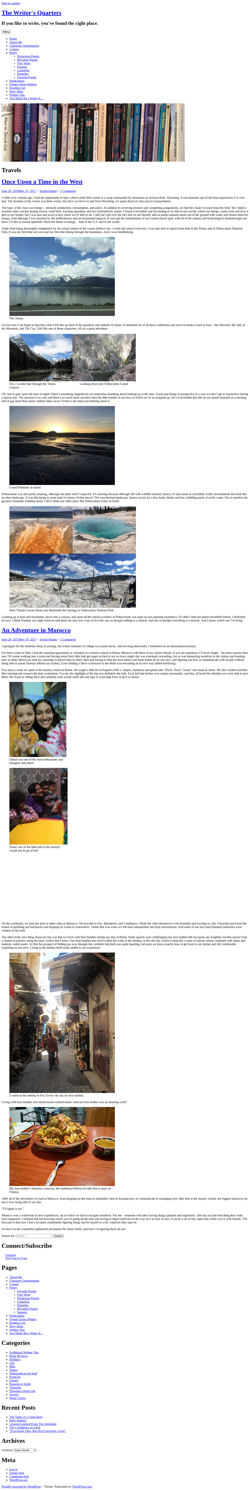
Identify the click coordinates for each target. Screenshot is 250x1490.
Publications (16, 80)
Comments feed (19, 1476)
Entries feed (16, 1473)
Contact (14, 49)
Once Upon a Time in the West (42, 181)
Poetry (13, 52)
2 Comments (68, 191)
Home (13, 38)
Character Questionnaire (24, 45)
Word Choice (17, 1398)
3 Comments (68, 639)
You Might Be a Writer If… (26, 98)
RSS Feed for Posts (16, 1258)
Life (11, 1363)
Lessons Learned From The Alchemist (32, 1424)
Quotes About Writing (23, 84)
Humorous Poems (28, 56)
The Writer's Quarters (31, 12)
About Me (15, 42)
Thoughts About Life (22, 1391)
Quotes (13, 1380)
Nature (13, 1370)
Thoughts (15, 1387)
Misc (12, 1366)
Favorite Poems (26, 77)
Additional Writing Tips (23, 1352)
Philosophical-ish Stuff (23, 1373)
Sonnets (22, 66)
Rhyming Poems (27, 59)
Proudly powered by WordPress (21, 1486)
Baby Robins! (18, 1420)
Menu (6, 31)
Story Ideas (16, 91)
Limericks (23, 70)
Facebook (10, 1255)
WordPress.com (82, 1486)
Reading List (17, 88)
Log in (13, 1469)
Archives (7, 1450)
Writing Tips (17, 95)
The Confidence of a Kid (24, 1427)
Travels (13, 1394)
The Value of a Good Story (26, 1417)
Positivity (15, 1377)
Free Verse (23, 63)
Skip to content (11, 3)
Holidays (15, 1359)
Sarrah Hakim (48, 191)
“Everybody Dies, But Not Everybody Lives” (37, 1431)
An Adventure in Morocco (36, 630)
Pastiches (23, 73)
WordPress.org (18, 1480)
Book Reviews (18, 1356)
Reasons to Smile (20, 1384)
